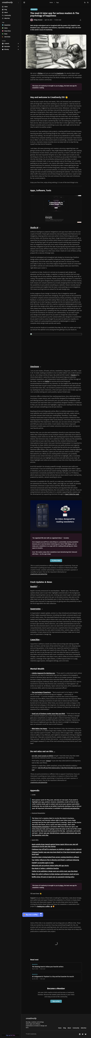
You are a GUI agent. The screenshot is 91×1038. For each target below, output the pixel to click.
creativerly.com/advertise (38, 574)
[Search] (87, 2)
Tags (57, 2)
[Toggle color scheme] (85, 2)
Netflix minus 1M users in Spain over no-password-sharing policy (53, 877)
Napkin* (34, 586)
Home (51, 2)
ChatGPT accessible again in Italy (43, 863)
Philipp (40, 73)
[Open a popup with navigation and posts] (24, 2)
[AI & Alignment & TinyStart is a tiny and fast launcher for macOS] (56, 976)
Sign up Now (56, 1001)
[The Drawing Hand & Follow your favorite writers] (56, 966)
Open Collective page (72, 494)
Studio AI (34, 227)
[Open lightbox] (84, 37)
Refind (47, 381)
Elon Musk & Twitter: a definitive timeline (45, 868)
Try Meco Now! (56, 560)
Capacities (35, 639)
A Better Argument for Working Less (43, 673)
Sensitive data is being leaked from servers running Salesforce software (55, 857)
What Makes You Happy (39, 728)
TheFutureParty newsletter (40, 827)
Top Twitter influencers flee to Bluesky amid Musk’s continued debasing (55, 860)
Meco (61, 86)
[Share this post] (80, 20)
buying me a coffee (43, 906)
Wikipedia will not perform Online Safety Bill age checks (50, 865)
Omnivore (34, 366)
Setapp (48, 761)
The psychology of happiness (41, 692)
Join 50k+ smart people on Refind (42, 756)
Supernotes (35, 609)
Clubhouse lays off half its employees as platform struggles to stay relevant (56, 849)
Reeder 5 (74, 375)
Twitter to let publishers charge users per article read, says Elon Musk (55, 871)
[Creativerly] (7, 2)
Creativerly (59, 73)
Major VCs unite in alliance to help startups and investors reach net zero (55, 874)
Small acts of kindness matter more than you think (48, 713)
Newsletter (34, 9)
